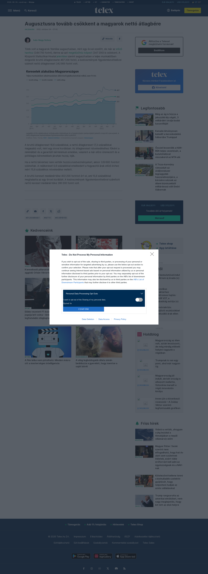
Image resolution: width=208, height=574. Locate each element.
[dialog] (104, 287)
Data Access (104, 319)
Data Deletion (88, 319)
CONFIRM (83, 309)
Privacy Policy (120, 319)
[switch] (139, 300)
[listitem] (103, 293)
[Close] (153, 255)
